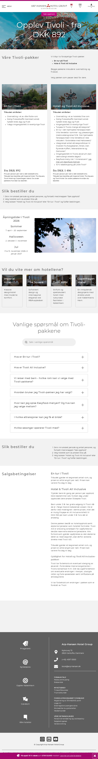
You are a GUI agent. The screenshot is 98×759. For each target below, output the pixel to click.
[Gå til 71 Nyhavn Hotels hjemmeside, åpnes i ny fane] (31, 617)
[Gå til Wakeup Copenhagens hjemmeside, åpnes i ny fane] (49, 625)
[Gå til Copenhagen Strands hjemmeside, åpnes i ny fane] (43, 617)
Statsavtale (58, 682)
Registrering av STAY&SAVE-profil (67, 700)
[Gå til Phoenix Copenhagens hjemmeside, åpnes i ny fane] (19, 617)
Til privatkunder (60, 693)
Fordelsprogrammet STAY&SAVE (69, 698)
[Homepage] (49, 6)
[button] (82, 357)
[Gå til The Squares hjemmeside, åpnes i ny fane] (67, 617)
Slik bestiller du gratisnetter (65, 708)
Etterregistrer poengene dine (65, 706)
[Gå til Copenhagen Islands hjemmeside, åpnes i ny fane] (25, 625)
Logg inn (57, 703)
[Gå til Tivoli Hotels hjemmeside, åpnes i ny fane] (79, 617)
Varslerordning (60, 724)
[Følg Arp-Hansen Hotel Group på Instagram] (42, 739)
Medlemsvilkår (60, 711)
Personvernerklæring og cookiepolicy (69, 719)
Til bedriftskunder (61, 690)
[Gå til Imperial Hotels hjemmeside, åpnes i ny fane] (55, 617)
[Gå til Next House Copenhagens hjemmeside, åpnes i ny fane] (73, 625)
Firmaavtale (60, 677)
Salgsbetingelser (60, 721)
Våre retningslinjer (64, 716)
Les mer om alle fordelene (70, 755)
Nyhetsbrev (60, 688)
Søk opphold (49, 14)
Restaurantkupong (61, 680)
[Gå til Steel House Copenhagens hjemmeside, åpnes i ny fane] (61, 625)
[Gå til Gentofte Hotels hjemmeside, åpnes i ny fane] (37, 625)
